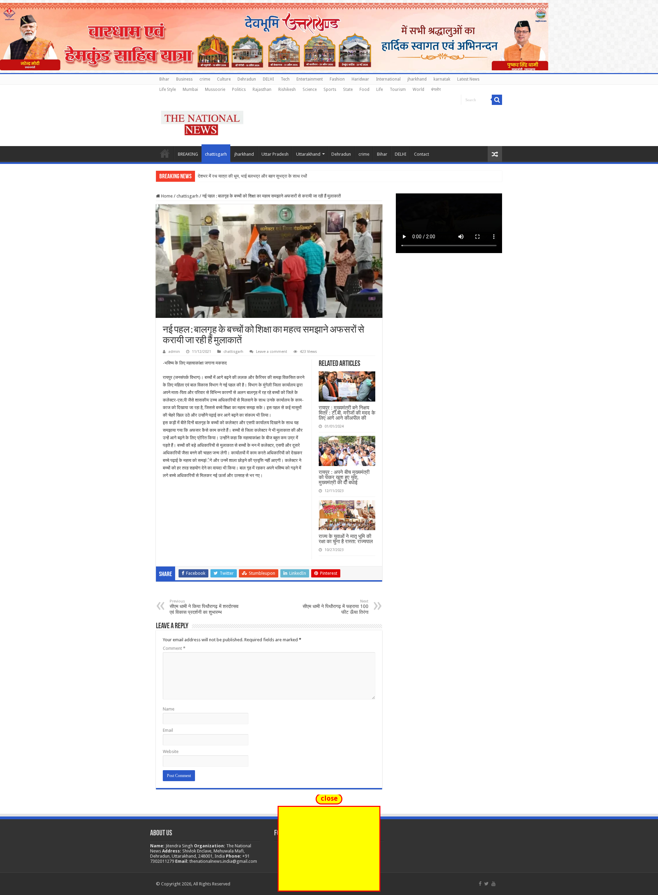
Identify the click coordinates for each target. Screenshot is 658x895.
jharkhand (417, 79)
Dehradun (246, 79)
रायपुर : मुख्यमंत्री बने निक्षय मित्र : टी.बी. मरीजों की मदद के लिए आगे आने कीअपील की (347, 413)
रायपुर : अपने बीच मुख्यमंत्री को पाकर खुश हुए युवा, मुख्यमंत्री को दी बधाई (344, 477)
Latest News (468, 79)
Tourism (398, 89)
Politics (239, 89)
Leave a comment (271, 351)
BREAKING (188, 154)
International (388, 79)
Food (364, 89)
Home (165, 153)
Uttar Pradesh (275, 154)
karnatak (442, 79)
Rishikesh (287, 89)
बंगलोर (436, 89)
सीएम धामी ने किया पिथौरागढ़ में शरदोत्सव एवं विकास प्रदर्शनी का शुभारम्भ (204, 607)
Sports (330, 89)
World (418, 89)
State (348, 89)
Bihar (164, 79)
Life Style (167, 89)
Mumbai (190, 89)
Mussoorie (215, 89)
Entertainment (309, 79)
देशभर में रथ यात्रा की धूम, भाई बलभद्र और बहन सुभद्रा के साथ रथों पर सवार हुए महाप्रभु (269, 176)
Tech (285, 79)
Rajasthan (262, 89)
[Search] (497, 100)
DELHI (268, 79)
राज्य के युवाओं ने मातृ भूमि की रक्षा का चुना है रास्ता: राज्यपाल (346, 538)
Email (168, 730)
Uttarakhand (308, 154)
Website (171, 751)
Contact (421, 154)
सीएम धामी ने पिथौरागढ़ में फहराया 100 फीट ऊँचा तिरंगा (335, 607)
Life (379, 89)
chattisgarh (216, 154)
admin (174, 351)
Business (184, 79)
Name (168, 709)
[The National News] (202, 122)
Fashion (337, 79)
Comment (174, 648)
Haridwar (360, 79)
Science (310, 89)
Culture (224, 79)
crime (204, 79)
